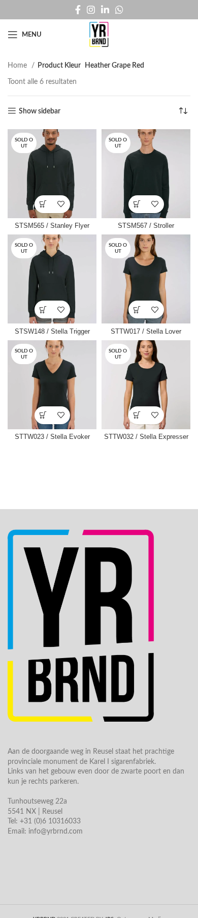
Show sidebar (39, 111)
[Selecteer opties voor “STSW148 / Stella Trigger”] (43, 309)
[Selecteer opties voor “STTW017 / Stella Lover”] (137, 309)
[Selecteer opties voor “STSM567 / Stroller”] (137, 204)
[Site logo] (99, 34)
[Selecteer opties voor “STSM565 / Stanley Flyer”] (43, 204)
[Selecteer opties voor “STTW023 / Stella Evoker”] (43, 415)
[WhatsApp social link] (119, 9)
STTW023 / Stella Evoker (52, 436)
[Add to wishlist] (61, 204)
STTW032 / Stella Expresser (146, 436)
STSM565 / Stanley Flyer (52, 225)
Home (18, 65)
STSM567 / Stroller (146, 225)
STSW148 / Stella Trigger (52, 331)
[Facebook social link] (78, 9)
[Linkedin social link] (105, 9)
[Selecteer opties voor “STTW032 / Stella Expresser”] (137, 415)
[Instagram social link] (91, 9)
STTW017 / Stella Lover (146, 331)
